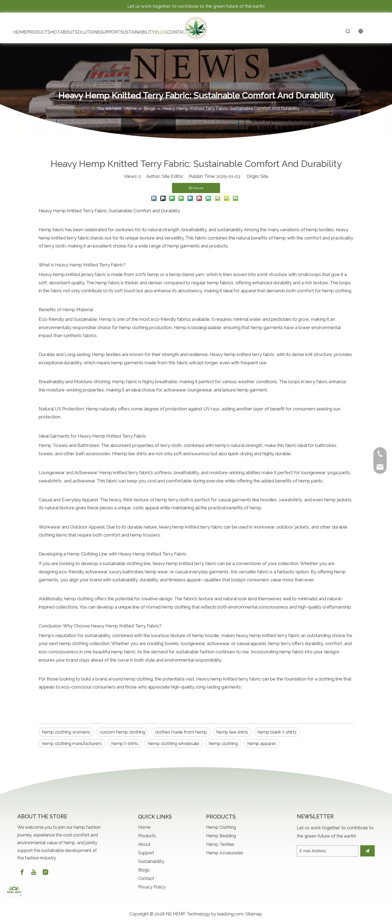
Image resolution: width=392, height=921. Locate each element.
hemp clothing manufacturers (72, 743)
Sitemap (253, 913)
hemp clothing (223, 743)
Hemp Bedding (221, 835)
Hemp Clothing (221, 827)
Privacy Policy (152, 887)
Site (264, 176)
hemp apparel (261, 743)
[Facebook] (22, 872)
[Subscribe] (367, 850)
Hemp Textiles (220, 844)
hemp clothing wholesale (173, 743)
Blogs (144, 869)
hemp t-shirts (124, 743)
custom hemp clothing (122, 732)
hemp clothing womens (66, 732)
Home (144, 827)
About (144, 844)
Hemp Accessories (224, 852)
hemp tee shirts (232, 732)
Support (146, 852)
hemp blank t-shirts (277, 732)
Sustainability (151, 861)
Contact (146, 878)
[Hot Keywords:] (348, 32)
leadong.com (230, 913)
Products (147, 835)
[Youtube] (33, 872)
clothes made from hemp (181, 732)
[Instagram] (45, 872)
